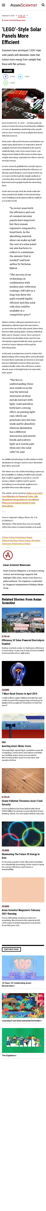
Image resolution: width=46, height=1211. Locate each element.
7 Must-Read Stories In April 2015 (19, 693)
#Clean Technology (17, 537)
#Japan (29, 537)
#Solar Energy (24, 540)
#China (5, 537)
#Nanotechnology (10, 540)
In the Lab (21, 16)
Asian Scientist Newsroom (14, 20)
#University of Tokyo (21, 544)
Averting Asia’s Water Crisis (16, 746)
